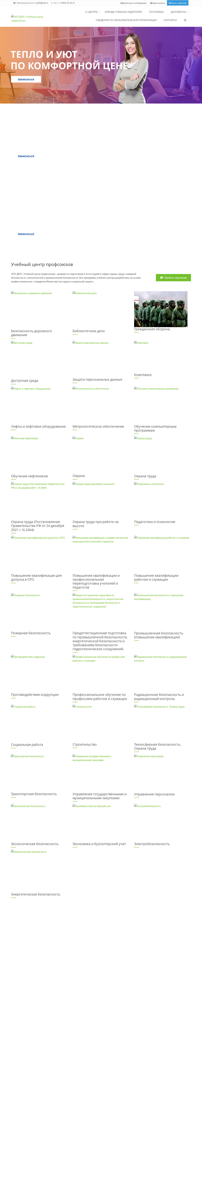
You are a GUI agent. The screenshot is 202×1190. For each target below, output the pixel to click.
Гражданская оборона (152, 329)
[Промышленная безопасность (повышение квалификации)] (162, 612)
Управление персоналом (154, 794)
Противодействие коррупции (35, 694)
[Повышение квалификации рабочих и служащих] (162, 555)
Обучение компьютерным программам (155, 428)
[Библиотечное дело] (101, 310)
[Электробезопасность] (162, 823)
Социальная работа (27, 744)
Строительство (85, 744)
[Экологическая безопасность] (39, 823)
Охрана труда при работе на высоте (96, 524)
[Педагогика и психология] (162, 501)
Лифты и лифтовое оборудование (38, 426)
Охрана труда (145, 476)
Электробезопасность (152, 844)
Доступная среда (24, 380)
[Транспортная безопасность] (39, 773)
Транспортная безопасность (34, 794)
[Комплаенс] (162, 357)
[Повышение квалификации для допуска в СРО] (39, 555)
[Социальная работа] (39, 724)
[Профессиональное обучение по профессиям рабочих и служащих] (101, 674)
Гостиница (156, 11)
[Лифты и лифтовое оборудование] (39, 406)
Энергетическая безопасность (35, 894)
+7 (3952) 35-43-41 (66, 2)
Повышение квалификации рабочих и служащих (156, 577)
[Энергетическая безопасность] (39, 871)
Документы (178, 11)
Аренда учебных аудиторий (123, 11)
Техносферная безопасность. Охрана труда (157, 746)
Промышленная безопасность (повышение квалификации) (158, 635)
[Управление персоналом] (162, 773)
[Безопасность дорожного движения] (39, 310)
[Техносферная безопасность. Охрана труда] (162, 723)
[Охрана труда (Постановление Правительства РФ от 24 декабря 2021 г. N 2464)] (39, 501)
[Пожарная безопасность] (39, 612)
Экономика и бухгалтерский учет (99, 844)
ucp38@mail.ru (41, 2)
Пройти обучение (175, 277)
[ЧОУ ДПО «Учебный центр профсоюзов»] (28, 18)
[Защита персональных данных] (101, 359)
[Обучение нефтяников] (39, 455)
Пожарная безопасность (31, 633)
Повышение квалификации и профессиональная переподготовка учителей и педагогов (96, 581)
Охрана (79, 476)
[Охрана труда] (162, 455)
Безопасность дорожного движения (31, 333)
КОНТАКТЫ (170, 20)
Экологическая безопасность (34, 844)
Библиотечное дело (89, 331)
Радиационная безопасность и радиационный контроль (159, 696)
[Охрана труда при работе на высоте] (101, 501)
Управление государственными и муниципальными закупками (100, 796)
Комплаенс (143, 375)
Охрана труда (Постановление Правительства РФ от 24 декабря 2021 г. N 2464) (37, 526)
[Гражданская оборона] (162, 309)
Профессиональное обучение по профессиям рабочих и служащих (100, 696)
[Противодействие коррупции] (39, 674)
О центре (91, 11)
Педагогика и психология (154, 522)
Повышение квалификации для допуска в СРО (36, 577)
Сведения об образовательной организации (126, 20)
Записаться (26, 79)
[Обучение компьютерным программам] (162, 406)
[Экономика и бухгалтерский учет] (101, 823)
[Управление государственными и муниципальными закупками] (101, 773)
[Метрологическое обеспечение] (101, 406)
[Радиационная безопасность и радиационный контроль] (162, 674)
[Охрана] (101, 455)
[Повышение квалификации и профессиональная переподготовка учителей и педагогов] (101, 555)
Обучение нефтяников (29, 476)
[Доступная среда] (39, 360)
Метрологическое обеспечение (98, 426)
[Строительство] (101, 723)
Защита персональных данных (97, 379)
